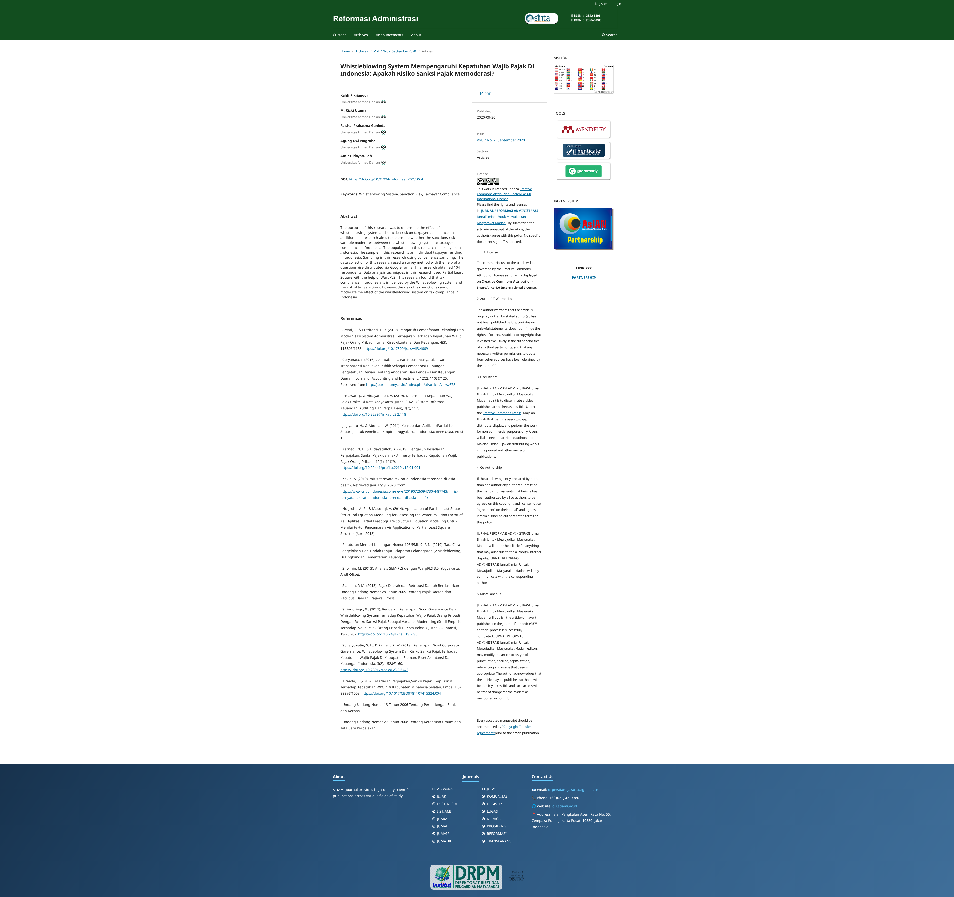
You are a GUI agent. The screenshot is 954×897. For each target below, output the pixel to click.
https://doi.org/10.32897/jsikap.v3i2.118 (373, 414)
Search (611, 34)
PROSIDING (496, 826)
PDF (487, 93)
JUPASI (492, 789)
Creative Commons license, (502, 413)
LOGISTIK (495, 803)
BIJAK (441, 796)
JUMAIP (443, 833)
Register (601, 3)
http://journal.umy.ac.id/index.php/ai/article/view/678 (410, 384)
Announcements (389, 34)
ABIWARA (445, 789)
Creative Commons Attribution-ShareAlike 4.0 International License (504, 194)
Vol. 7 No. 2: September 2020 (395, 51)
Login (617, 3)
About (416, 34)
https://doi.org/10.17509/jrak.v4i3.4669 (395, 348)
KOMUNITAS (497, 796)
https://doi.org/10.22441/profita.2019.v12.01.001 (380, 467)
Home (345, 51)
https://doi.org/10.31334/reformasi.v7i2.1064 (386, 179)
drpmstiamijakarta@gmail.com (573, 789)
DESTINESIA (447, 803)
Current (339, 34)
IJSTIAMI (444, 811)
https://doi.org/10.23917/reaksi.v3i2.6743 (374, 669)
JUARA (442, 818)
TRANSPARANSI (500, 841)
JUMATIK (444, 841)
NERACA (494, 818)
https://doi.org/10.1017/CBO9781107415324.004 (401, 693)
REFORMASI (497, 833)
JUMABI (443, 826)
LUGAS (492, 811)
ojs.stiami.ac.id (564, 806)
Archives (361, 34)
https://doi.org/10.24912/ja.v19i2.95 (387, 634)
